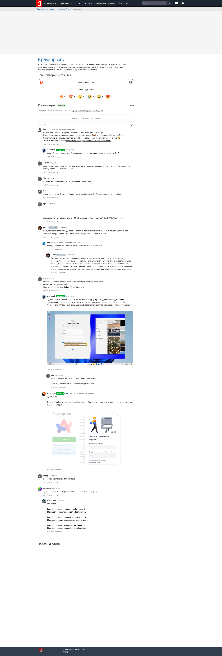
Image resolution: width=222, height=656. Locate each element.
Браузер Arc (63, 9)
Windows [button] (124, 3)
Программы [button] (65, 3)
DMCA (65, 652)
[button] (176, 3)
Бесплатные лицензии (105, 3)
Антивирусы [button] (49, 3)
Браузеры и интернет (46, 9)
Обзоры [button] (87, 3)
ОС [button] (77, 3)
